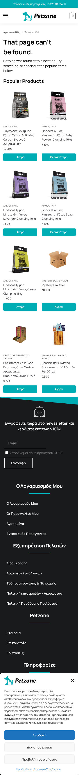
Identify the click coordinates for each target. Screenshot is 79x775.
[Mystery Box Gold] (59, 259)
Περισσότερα (58, 157)
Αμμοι (7, 126)
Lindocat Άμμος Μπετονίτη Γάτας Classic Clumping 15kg (20, 289)
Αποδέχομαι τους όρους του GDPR (35, 453)
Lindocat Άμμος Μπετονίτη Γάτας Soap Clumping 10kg (57, 214)
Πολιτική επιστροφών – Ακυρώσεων (35, 593)
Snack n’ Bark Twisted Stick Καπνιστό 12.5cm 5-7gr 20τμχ (58, 367)
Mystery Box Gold (53, 285)
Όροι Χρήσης (24, 769)
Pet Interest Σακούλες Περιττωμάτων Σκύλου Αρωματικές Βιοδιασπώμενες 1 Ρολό (19, 369)
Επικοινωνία (16, 643)
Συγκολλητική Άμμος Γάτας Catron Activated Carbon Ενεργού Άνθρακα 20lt (18, 137)
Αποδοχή (39, 735)
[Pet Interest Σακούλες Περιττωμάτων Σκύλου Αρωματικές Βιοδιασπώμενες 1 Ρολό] (20, 334)
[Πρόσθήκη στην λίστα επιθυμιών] (29, 96)
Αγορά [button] (20, 157)
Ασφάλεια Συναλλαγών (47, 769)
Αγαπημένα (15, 523)
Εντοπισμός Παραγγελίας (27, 533)
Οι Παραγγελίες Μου (23, 513)
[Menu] (9, 15)
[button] (72, 680)
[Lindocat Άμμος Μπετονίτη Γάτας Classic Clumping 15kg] (20, 259)
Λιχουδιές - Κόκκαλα (54, 355)
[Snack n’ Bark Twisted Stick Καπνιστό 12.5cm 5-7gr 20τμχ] (59, 334)
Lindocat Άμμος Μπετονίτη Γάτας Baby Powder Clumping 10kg (57, 135)
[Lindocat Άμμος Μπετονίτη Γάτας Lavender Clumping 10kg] (20, 184)
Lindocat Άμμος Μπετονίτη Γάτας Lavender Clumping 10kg (19, 214)
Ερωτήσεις (15, 653)
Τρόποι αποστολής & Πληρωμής (31, 583)
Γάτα (15, 126)
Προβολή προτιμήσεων (39, 759)
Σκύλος (63, 280)
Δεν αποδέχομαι (39, 747)
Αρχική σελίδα (11, 32)
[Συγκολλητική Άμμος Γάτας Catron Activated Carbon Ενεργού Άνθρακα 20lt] (20, 105)
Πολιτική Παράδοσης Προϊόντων (32, 603)
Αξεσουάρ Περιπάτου (16, 355)
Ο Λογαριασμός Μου (22, 503)
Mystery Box (50, 280)
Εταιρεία (14, 633)
